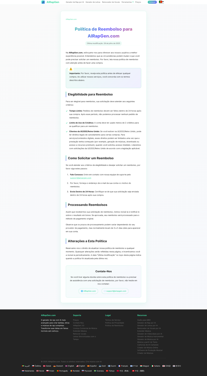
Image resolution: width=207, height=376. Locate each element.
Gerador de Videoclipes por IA (149, 334)
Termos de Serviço (113, 320)
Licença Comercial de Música (85, 328)
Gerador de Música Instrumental (150, 336)
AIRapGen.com (71, 19)
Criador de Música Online (147, 347)
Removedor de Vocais (111, 2)
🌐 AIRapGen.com (88, 291)
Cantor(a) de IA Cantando (147, 345)
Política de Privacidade (114, 323)
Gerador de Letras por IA (147, 325)
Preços (138, 2)
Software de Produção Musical (149, 350)
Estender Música (144, 331)
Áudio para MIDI (144, 320)
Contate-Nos (78, 323)
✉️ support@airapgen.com (115, 291)
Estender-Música (80, 331)
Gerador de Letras (93, 2)
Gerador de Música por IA (147, 339)
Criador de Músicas (145, 353)
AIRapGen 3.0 (78, 325)
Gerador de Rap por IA (75, 2)
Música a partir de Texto (147, 342)
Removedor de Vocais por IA (149, 328)
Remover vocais (79, 334)
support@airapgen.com (80, 178)
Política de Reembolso (114, 325)
